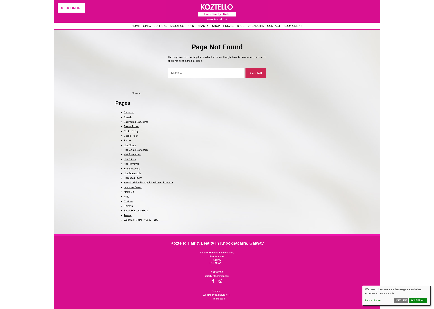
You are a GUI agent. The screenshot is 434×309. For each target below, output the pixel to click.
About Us (129, 112)
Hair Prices (130, 159)
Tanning (128, 215)
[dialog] (397, 296)
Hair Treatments (132, 173)
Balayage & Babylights (136, 121)
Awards (128, 117)
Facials (127, 140)
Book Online (293, 25)
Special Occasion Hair (136, 210)
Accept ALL (418, 300)
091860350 (217, 272)
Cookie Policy (131, 131)
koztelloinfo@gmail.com (217, 275)
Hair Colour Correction (136, 149)
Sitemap (128, 205)
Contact (273, 25)
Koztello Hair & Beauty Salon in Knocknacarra (148, 182)
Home (136, 25)
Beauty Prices (131, 126)
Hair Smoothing (132, 168)
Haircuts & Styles (133, 177)
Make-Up (129, 191)
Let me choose (373, 300)
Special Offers (155, 25)
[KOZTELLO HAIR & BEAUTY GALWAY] (217, 11)
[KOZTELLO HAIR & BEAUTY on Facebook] (213, 281)
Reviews (128, 201)
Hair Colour (130, 145)
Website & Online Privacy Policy (141, 219)
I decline (401, 300)
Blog (240, 25)
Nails (126, 196)
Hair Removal (131, 163)
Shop (216, 25)
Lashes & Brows (133, 187)
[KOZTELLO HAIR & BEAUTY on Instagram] (220, 281)
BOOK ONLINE (71, 8)
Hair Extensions (132, 154)
